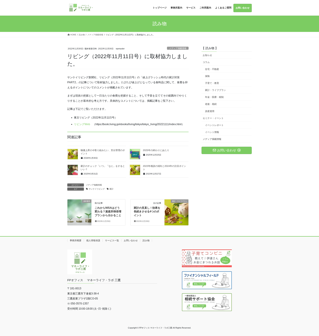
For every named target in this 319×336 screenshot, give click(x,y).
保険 (207, 76)
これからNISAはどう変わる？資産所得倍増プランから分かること (108, 211)
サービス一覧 (112, 240)
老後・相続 (211, 104)
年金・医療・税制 (214, 97)
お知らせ (207, 55)
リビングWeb (82, 124)
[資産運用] (79, 211)
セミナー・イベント (213, 118)
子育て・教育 (212, 83)
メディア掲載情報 (177, 48)
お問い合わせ (131, 240)
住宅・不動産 (212, 69)
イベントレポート (214, 125)
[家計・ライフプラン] (176, 211)
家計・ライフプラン (215, 90)
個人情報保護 (93, 240)
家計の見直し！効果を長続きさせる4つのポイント (147, 211)
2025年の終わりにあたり (156, 150)
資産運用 (209, 111)
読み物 (146, 240)
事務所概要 (75, 240)
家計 (111, 189)
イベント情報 (212, 132)
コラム (206, 62)
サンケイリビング (97, 189)
